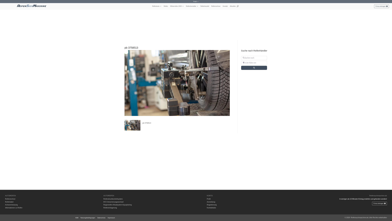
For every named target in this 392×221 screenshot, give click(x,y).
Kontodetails (211, 208)
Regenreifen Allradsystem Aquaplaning (117, 205)
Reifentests (155, 6)
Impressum (111, 217)
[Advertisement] (196, 25)
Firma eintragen (380, 6)
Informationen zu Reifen (13, 208)
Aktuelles (233, 6)
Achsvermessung (11, 205)
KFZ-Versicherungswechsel (113, 202)
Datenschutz (101, 217)
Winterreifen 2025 (176, 6)
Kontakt (225, 6)
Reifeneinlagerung (110, 208)
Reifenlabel (9, 202)
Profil (195, 1)
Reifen (166, 6)
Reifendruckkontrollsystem (113, 199)
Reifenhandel (204, 6)
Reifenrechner (215, 6)
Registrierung (212, 205)
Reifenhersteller (191, 6)
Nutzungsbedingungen (88, 217)
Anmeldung (211, 202)
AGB (76, 217)
